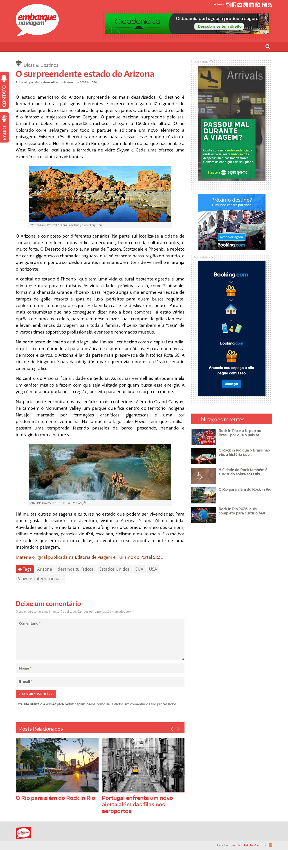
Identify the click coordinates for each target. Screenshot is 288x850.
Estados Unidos (114, 569)
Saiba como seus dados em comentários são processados (131, 704)
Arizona (44, 569)
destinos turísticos (75, 569)
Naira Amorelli (44, 82)
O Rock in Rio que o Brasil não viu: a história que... (244, 452)
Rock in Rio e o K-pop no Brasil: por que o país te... (240, 432)
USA (153, 569)
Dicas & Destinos (41, 65)
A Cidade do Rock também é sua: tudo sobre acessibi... (243, 471)
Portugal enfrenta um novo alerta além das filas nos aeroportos (137, 804)
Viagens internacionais (40, 578)
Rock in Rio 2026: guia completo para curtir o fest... (243, 511)
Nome (25, 668)
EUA (139, 569)
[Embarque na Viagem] (37, 34)
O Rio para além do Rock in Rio (55, 797)
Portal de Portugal (252, 845)
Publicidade (201, 61)
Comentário (29, 623)
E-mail (25, 681)
